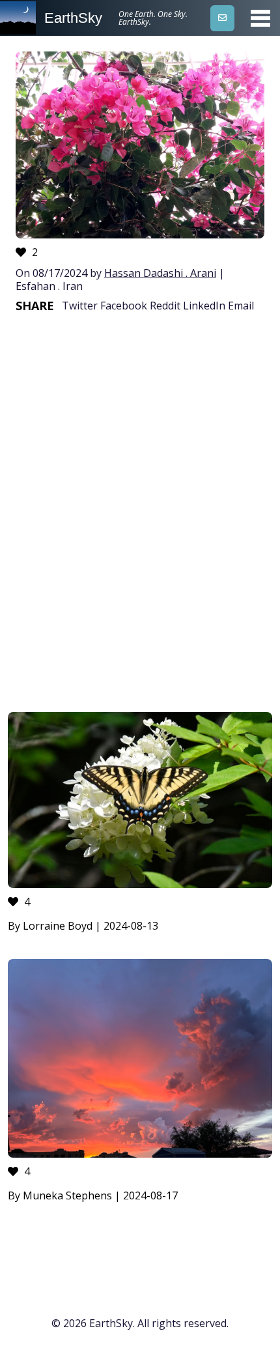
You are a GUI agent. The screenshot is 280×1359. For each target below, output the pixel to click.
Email (241, 305)
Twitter (80, 305)
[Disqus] (140, 517)
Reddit (165, 305)
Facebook (123, 305)
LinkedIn (204, 305)
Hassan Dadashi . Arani (160, 273)
